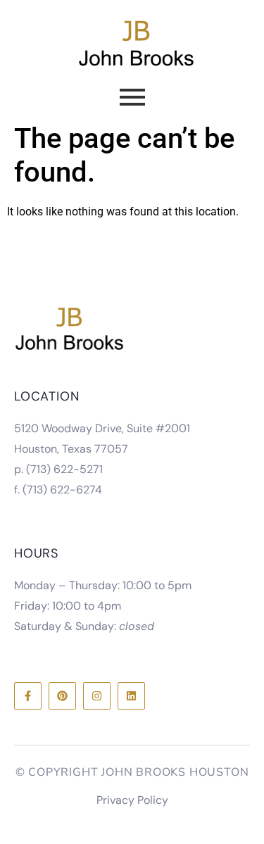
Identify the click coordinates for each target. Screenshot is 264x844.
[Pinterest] (62, 696)
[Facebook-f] (28, 696)
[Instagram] (97, 696)
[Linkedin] (131, 696)
